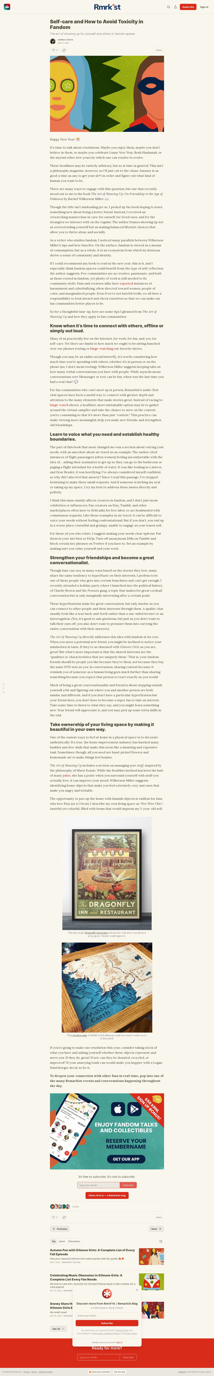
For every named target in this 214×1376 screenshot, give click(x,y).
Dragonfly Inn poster (96, 932)
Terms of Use (122, 1330)
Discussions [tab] (74, 1241)
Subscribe (188, 6)
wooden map (79, 1035)
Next (154, 1228)
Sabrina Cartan (65, 40)
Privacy (27, 1372)
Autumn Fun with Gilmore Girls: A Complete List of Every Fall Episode (92, 1252)
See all (56, 1328)
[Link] (45, 328)
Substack (182, 1372)
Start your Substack (101, 1372)
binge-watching (101, 348)
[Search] (168, 7)
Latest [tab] (62, 1241)
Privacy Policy (130, 1333)
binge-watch (59, 405)
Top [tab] (53, 1241)
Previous (62, 1228)
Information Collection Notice (106, 1333)
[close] (137, 1289)
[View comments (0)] (81, 1266)
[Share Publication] (175, 7)
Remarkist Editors (71, 1262)
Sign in (204, 6)
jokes (66, 775)
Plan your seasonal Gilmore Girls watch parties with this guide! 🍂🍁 (87, 1258)
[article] (107, 1258)
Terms (34, 1372)
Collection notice (45, 1372)
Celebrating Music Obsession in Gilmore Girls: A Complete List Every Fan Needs (86, 1277)
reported (126, 283)
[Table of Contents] (3, 688)
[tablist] (66, 1241)
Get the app (119, 1372)
